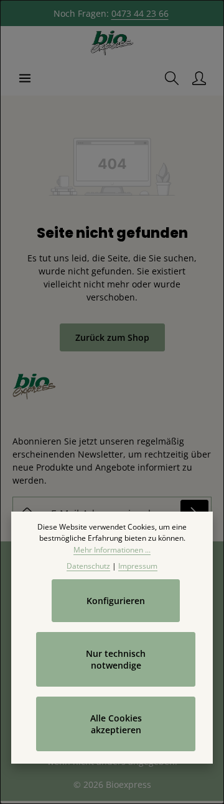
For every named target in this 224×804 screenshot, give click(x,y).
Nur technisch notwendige (116, 659)
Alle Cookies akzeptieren (116, 724)
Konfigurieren (115, 601)
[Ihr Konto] (199, 78)
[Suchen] (171, 78)
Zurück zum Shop (112, 337)
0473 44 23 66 (140, 13)
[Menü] (24, 78)
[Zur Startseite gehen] (112, 43)
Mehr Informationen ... (112, 549)
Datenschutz (88, 566)
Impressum (137, 566)
